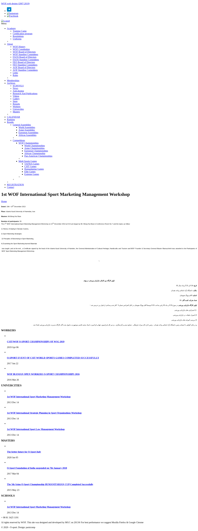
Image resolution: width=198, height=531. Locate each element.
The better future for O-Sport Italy (24, 452)
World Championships (34, 145)
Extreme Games (31, 174)
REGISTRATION (15, 184)
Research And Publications (25, 93)
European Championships (36, 151)
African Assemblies (27, 135)
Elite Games (30, 171)
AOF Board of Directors (24, 67)
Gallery (16, 98)
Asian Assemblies (27, 130)
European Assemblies (28, 132)
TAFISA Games (31, 164)
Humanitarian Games (34, 169)
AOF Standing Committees (25, 70)
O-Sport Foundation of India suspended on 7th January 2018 (37, 468)
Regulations (18, 36)
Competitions (19, 140)
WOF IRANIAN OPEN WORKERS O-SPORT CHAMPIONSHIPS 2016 (43, 374)
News (15, 88)
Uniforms (17, 39)
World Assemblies (27, 127)
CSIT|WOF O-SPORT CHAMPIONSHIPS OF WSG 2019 (35, 341)
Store (15, 101)
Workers (16, 106)
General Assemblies (22, 125)
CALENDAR (13, 117)
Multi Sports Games (28, 161)
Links (15, 72)
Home (4, 201)
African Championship (34, 153)
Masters (16, 112)
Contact (10, 187)
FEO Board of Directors (24, 62)
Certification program (22, 33)
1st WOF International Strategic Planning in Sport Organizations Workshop (44, 413)
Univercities (18, 109)
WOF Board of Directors (24, 52)
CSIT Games (30, 166)
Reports (16, 104)
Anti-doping (18, 91)
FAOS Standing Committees (26, 59)
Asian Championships (34, 148)
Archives (11, 83)
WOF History (19, 46)
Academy (11, 28)
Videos (16, 96)
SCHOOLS (18, 85)
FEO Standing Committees (25, 65)
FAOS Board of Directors (24, 57)
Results (10, 122)
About (10, 44)
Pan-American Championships (38, 156)
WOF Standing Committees (25, 54)
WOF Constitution (21, 49)
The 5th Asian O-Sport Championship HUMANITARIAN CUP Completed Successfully (50, 484)
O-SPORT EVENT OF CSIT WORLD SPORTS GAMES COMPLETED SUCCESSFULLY (53, 358)
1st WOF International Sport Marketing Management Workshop (39, 396)
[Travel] (5, 21)
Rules (15, 75)
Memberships (13, 80)
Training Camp (20, 31)
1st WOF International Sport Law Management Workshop (36, 429)
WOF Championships (29, 143)
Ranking (11, 119)
